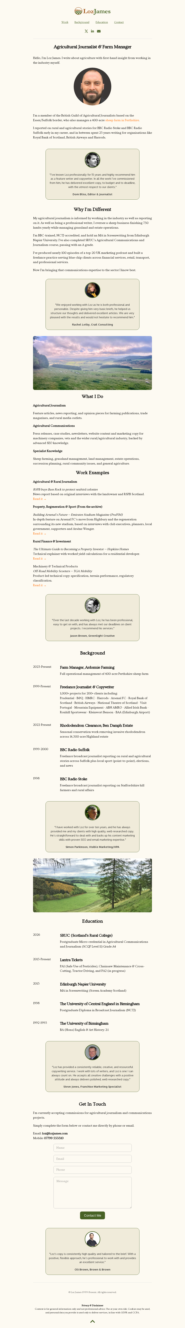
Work (64, 22)
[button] (86, 31)
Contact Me (92, 1215)
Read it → (39, 499)
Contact (119, 22)
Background (81, 22)
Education (102, 22)
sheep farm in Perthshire (122, 120)
